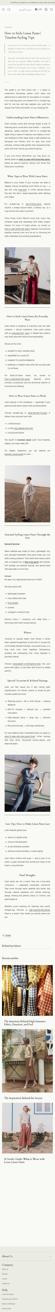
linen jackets (13, 603)
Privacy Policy (6, 1308)
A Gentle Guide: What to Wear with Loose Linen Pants (24, 1161)
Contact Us (6, 1283)
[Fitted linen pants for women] (27, 276)
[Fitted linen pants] (27, 494)
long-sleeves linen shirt (23, 428)
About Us (7, 1256)
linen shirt (23, 190)
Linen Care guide (7, 1294)
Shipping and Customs (10, 1299)
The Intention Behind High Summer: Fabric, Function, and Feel (25, 1023)
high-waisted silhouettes (39, 910)
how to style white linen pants (17, 229)
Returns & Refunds (8, 1304)
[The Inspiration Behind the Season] (27, 1061)
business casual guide (14, 454)
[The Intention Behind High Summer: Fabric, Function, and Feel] (27, 990)
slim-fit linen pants (33, 204)
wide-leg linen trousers (37, 413)
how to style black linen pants (17, 379)
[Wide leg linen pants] (27, 783)
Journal (4, 1279)
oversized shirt (18, 333)
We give (5, 1274)
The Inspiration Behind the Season (23, 1098)
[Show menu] (3, 9)
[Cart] (51, 9)
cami (27, 333)
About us (5, 1269)
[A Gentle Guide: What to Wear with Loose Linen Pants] (27, 1128)
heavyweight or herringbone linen (27, 664)
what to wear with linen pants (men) (20, 736)
